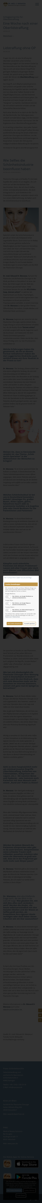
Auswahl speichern (29, 623)
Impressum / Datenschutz (12, 617)
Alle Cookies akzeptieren (15, 623)
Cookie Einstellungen (12, 584)
